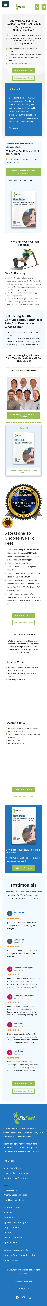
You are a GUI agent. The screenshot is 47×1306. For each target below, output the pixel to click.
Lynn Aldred (19, 912)
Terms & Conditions (23, 1281)
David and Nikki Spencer (24, 968)
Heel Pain (8, 1212)
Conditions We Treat (13, 1200)
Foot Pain (8, 1217)
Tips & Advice (10, 1190)
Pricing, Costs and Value (15, 1194)
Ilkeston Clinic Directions (15, 1173)
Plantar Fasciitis (11, 1207)
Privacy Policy (23, 1288)
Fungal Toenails (11, 1227)
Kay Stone (18, 1023)
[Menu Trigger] (5, 4)
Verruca (7, 1232)
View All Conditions (12, 1237)
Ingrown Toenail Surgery (15, 1222)
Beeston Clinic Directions (15, 1178)
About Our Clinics (12, 1168)
